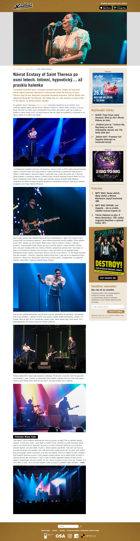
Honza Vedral (30, 69)
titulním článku (42, 105)
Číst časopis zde (108, 278)
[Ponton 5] (108, 88)
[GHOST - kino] (108, 166)
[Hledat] (80, 526)
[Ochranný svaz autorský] (60, 536)
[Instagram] (70, 536)
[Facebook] (76, 536)
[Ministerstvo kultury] (48, 536)
